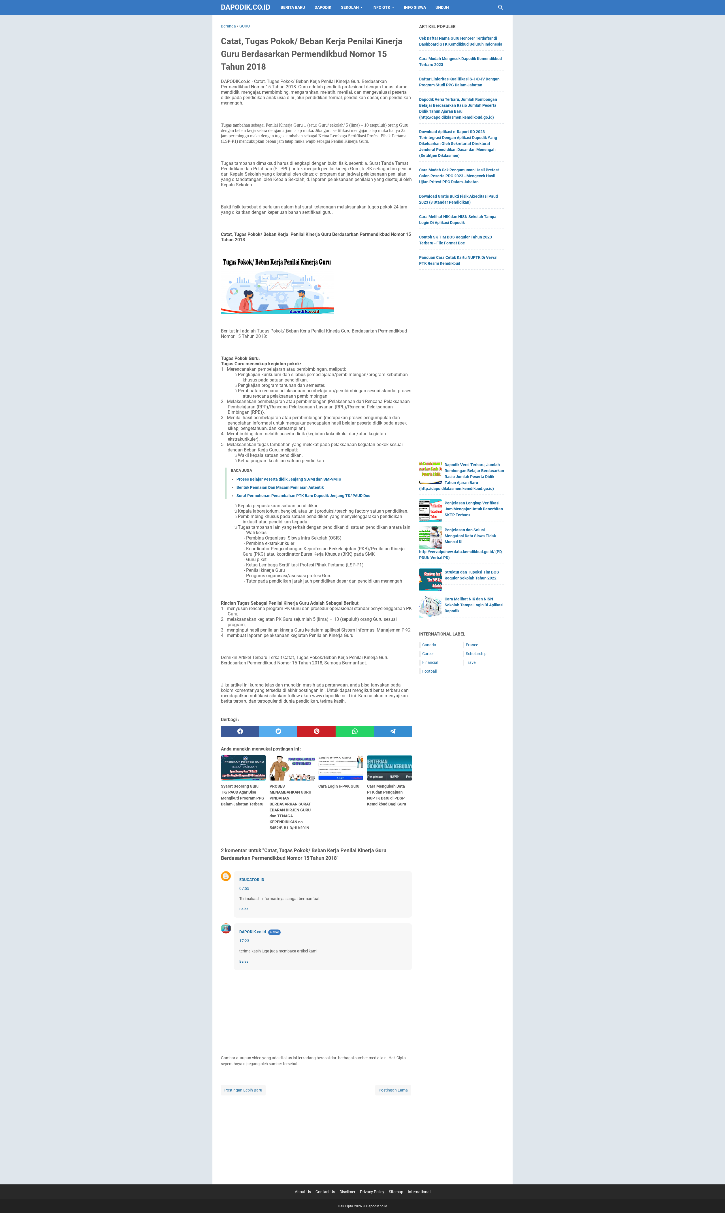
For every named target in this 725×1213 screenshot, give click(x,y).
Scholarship (476, 653)
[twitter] (278, 731)
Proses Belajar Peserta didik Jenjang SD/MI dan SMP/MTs (288, 479)
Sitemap (396, 1191)
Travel (471, 662)
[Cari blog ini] (500, 7)
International (419, 1191)
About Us (303, 1191)
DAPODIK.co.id (252, 932)
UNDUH (442, 7)
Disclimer (347, 1191)
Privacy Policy (372, 1191)
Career (428, 653)
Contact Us (325, 1191)
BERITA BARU (293, 7)
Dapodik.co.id (245, 7)
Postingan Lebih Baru (243, 1090)
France (472, 645)
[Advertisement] (316, 1136)
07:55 (244, 888)
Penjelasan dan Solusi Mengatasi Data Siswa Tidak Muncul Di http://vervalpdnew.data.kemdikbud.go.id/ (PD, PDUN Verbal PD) (460, 544)
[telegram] (393, 731)
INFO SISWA (415, 7)
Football (429, 671)
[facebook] (240, 731)
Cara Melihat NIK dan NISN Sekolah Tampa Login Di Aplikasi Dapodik (474, 605)
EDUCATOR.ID (251, 879)
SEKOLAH (350, 7)
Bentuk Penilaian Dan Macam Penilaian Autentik (280, 487)
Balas (243, 909)
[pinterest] (316, 731)
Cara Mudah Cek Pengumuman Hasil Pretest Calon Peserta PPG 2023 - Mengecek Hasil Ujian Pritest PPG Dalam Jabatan (459, 176)
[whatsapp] (355, 731)
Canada (429, 645)
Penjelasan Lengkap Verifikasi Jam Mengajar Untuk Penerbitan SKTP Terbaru (474, 509)
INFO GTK (381, 7)
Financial (430, 662)
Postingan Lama (393, 1090)
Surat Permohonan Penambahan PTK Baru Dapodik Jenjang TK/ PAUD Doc (303, 495)
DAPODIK (323, 7)
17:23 (244, 941)
